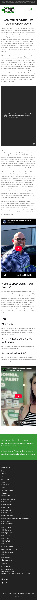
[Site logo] (8, 9)
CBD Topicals (5, 538)
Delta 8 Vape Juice (7, 502)
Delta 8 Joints (5, 507)
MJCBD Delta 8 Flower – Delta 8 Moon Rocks (15, 518)
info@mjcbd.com (6, 566)
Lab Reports (5, 479)
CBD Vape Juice (6, 533)
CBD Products (6, 527)
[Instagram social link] (7, 583)
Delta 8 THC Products (8, 499)
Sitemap (4, 493)
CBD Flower (5, 544)
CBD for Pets (5, 558)
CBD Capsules (6, 555)
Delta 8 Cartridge (6, 510)
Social (3, 482)
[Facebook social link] (2, 583)
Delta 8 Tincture (6, 505)
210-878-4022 (6, 564)
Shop (3, 476)
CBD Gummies (6, 530)
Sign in (3, 487)
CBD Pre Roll (5, 541)
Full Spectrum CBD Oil (8, 547)
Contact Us (5, 485)
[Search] (26, 10)
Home (3, 471)
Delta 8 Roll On (6, 521)
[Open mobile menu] (35, 10)
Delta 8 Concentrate (7, 513)
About (3, 474)
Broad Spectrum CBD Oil (9, 549)
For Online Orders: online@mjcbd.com (7, 570)
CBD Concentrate (7, 552)
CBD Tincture (5, 536)
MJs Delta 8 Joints (7, 516)
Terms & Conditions (7, 490)
